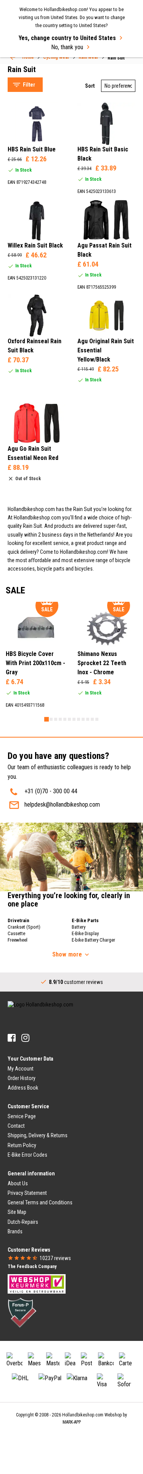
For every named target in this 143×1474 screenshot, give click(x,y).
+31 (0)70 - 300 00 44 (50, 791)
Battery (78, 927)
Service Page (22, 1116)
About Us (18, 1183)
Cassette (16, 933)
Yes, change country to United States (67, 38)
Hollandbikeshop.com (82, 1415)
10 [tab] (87, 719)
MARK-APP (72, 1422)
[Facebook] (12, 1037)
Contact (16, 1126)
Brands (15, 1231)
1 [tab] (46, 719)
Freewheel (17, 940)
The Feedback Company (32, 1266)
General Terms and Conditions (40, 1202)
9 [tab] (83, 719)
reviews (55, 1258)
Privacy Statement (27, 1193)
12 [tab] (97, 719)
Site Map (17, 1212)
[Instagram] (25, 1037)
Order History (21, 1078)
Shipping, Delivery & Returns (37, 1135)
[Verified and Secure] (22, 1312)
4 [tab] (60, 719)
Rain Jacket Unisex (37, 73)
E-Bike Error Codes (27, 1155)
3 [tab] (55, 719)
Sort (90, 86)
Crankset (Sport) (24, 927)
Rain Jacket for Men (39, 63)
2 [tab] (51, 719)
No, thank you (67, 47)
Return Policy (22, 1145)
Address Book (23, 1088)
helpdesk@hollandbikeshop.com (62, 804)
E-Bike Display (85, 933)
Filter (29, 85)
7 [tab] (74, 719)
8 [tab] (78, 719)
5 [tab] (65, 719)
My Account (21, 1069)
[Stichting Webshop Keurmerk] (37, 1283)
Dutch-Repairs (23, 1222)
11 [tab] (92, 719)
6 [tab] (69, 719)
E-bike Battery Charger (93, 940)
